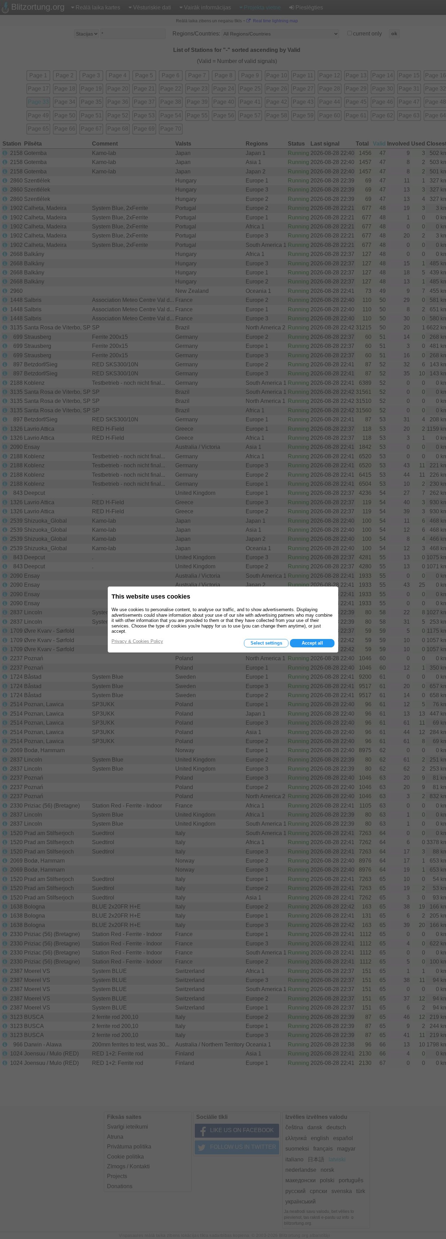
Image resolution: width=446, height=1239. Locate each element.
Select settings (266, 643)
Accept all (312, 643)
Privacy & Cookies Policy (137, 641)
